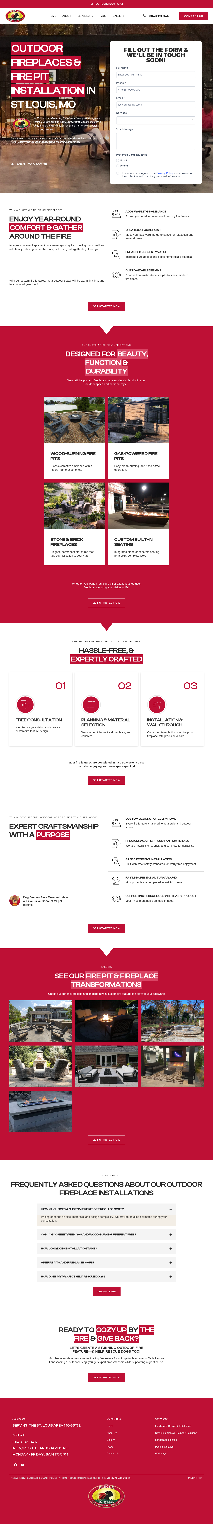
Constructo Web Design (118, 1478)
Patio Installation (164, 1446)
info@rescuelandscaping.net (41, 1448)
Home (52, 16)
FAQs (103, 16)
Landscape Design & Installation (173, 1426)
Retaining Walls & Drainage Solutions (176, 1433)
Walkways (160, 1453)
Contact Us (113, 1453)
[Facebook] (15, 1465)
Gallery (118, 16)
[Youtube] (22, 1465)
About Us (112, 1433)
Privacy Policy (195, 1478)
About (66, 16)
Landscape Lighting (166, 1440)
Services (83, 16)
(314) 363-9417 (159, 16)
